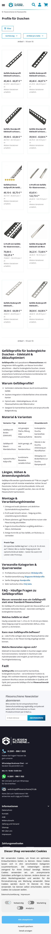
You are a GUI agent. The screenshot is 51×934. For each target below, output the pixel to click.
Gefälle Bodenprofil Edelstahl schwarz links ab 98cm (12, 74)
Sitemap (5, 827)
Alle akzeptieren (25, 919)
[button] (34, 5)
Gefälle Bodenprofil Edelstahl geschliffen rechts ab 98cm (37, 304)
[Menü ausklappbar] (3, 2)
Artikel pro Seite (33, 36)
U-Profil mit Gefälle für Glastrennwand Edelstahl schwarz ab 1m (12, 245)
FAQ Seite (28, 584)
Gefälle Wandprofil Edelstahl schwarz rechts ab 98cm (37, 130)
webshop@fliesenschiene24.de (22, 789)
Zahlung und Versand (10, 824)
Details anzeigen (25, 930)
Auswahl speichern (25, 926)
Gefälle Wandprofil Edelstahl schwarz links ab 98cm (12, 130)
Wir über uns (7, 831)
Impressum (6, 834)
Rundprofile (25, 580)
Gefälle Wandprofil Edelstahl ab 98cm (37, 245)
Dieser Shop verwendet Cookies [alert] (25, 851)
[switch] (8, 902)
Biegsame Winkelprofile (34, 576)
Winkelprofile (36, 573)
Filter (9, 28)
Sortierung (9, 36)
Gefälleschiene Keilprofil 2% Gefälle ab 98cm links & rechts (12, 186)
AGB (3, 817)
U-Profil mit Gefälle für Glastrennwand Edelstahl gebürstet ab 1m (38, 186)
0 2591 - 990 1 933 (17, 751)
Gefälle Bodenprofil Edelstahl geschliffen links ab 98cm (12, 304)
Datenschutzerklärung (15, 706)
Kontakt (5, 813)
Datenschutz (7, 810)
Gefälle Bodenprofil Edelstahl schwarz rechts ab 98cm (37, 74)
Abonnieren (36, 717)
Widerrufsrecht (8, 820)
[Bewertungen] (10, 180)
